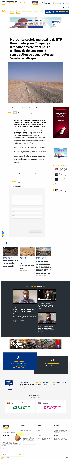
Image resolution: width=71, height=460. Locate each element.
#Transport (18, 12)
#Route (37, 107)
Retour (5, 454)
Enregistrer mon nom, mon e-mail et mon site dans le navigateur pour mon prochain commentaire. (27, 221)
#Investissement (12, 258)
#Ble (29, 259)
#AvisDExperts (26, 307)
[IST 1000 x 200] (35, 22)
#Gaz (41, 10)
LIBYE (27, 7)
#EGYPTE (5, 257)
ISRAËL (38, 7)
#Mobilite (12, 12)
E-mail (13, 211)
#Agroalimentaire (23, 259)
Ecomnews (47, 3)
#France (26, 257)
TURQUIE (30, 7)
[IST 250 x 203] (60, 153)
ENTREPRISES (56, 425)
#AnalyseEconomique (17, 307)
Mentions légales (35, 457)
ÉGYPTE (34, 7)
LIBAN (42, 7)
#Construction (11, 107)
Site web (13, 215)
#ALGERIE (21, 257)
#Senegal (18, 173)
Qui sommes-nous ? (22, 457)
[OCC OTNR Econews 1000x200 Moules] (35, 344)
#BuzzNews (33, 307)
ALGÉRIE (19, 7)
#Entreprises (17, 107)
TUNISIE (23, 7)
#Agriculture (27, 258)
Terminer (19, 454)
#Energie (36, 10)
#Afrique (34, 173)
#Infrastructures (31, 107)
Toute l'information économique (15, 3)
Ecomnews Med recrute (44, 457)
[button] (2, 458)
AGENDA (39, 425)
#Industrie (24, 107)
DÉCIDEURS (56, 435)
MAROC (15, 7)
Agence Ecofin (20, 112)
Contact (28, 457)
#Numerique (30, 10)
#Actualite (12, 10)
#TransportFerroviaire (40, 259)
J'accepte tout (11, 454)
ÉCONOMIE (23, 425)
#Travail (29, 173)
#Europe (23, 10)
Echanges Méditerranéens (7, 7)
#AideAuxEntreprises (23, 305)
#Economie (18, 10)
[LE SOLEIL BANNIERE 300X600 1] (61, 122)
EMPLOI (39, 435)
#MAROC (40, 173)
